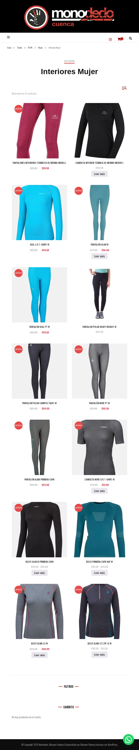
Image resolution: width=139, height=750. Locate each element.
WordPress (112, 744)
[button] (128, 739)
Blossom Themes (88, 744)
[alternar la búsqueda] (130, 38)
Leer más (99, 174)
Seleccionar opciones (40, 127)
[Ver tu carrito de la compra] (119, 39)
